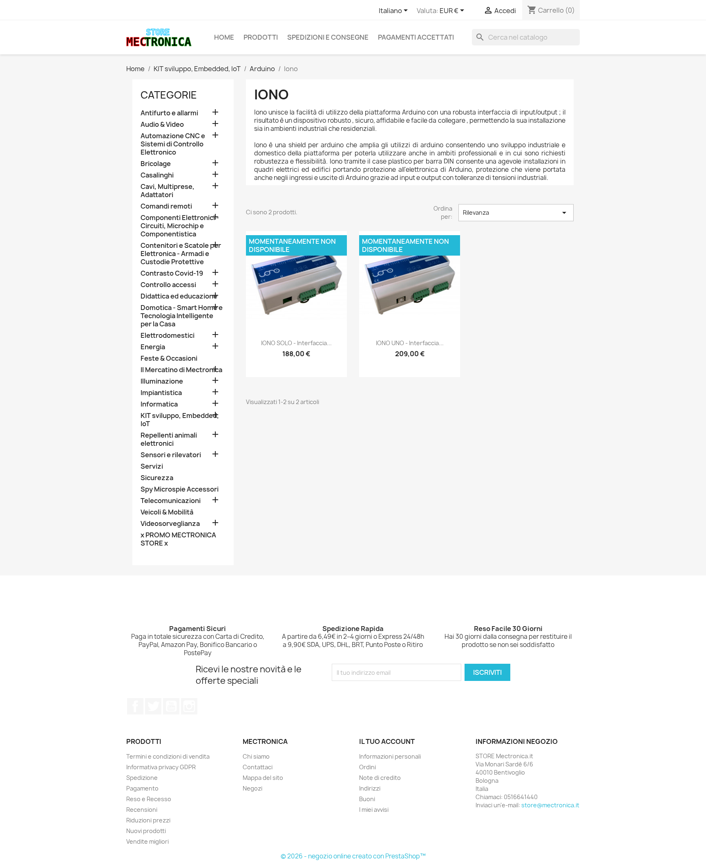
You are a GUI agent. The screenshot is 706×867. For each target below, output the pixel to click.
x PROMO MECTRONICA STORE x (178, 539)
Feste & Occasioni (169, 358)
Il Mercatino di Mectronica (181, 370)
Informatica (159, 404)
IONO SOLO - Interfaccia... (296, 343)
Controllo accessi (168, 285)
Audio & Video (162, 124)
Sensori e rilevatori (171, 455)
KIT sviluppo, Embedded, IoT (180, 419)
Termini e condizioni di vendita (168, 756)
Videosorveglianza (170, 523)
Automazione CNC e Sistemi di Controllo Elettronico (173, 144)
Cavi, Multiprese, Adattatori (167, 190)
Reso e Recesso (148, 799)
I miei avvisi (374, 809)
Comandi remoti (166, 206)
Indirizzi (369, 788)
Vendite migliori (147, 841)
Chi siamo (256, 756)
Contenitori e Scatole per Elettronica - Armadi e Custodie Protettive (181, 253)
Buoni (367, 799)
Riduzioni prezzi (148, 820)
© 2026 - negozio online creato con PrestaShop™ (353, 856)
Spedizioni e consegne (328, 37)
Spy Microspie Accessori (180, 489)
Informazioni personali (390, 756)
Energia (153, 347)
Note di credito (380, 778)
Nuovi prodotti (146, 831)
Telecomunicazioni (171, 500)
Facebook (135, 706)
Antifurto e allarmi (169, 113)
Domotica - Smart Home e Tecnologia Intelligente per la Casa (182, 315)
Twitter (153, 706)
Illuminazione (162, 381)
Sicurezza (157, 478)
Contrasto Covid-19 (172, 273)
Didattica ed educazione (179, 296)
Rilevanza (516, 213)
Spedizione (142, 778)
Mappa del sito (263, 778)
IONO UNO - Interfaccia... (410, 343)
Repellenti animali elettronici (169, 439)
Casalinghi (157, 175)
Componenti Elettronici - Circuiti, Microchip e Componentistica (180, 225)
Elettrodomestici (167, 335)
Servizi (152, 466)
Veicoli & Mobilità (167, 512)
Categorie (169, 95)
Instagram (189, 706)
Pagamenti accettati (416, 37)
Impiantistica (161, 393)
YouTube (171, 706)
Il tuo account (387, 741)
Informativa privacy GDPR (161, 767)
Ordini (367, 767)
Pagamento (142, 788)
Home (224, 37)
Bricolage (156, 163)
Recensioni (141, 809)
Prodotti (261, 37)
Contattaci (258, 767)
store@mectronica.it (550, 805)
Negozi (252, 788)
